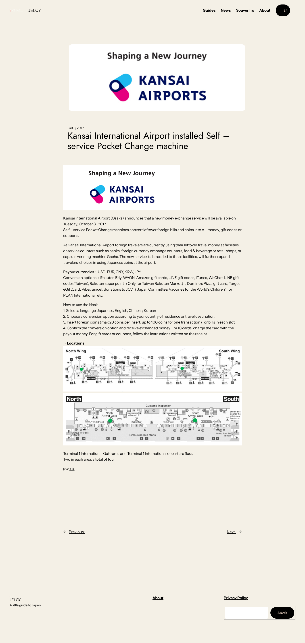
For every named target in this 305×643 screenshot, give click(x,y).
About (157, 598)
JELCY (34, 10)
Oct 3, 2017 (76, 128)
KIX (71, 469)
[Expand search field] (283, 10)
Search (282, 613)
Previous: (77, 532)
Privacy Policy (236, 598)
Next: (231, 532)
